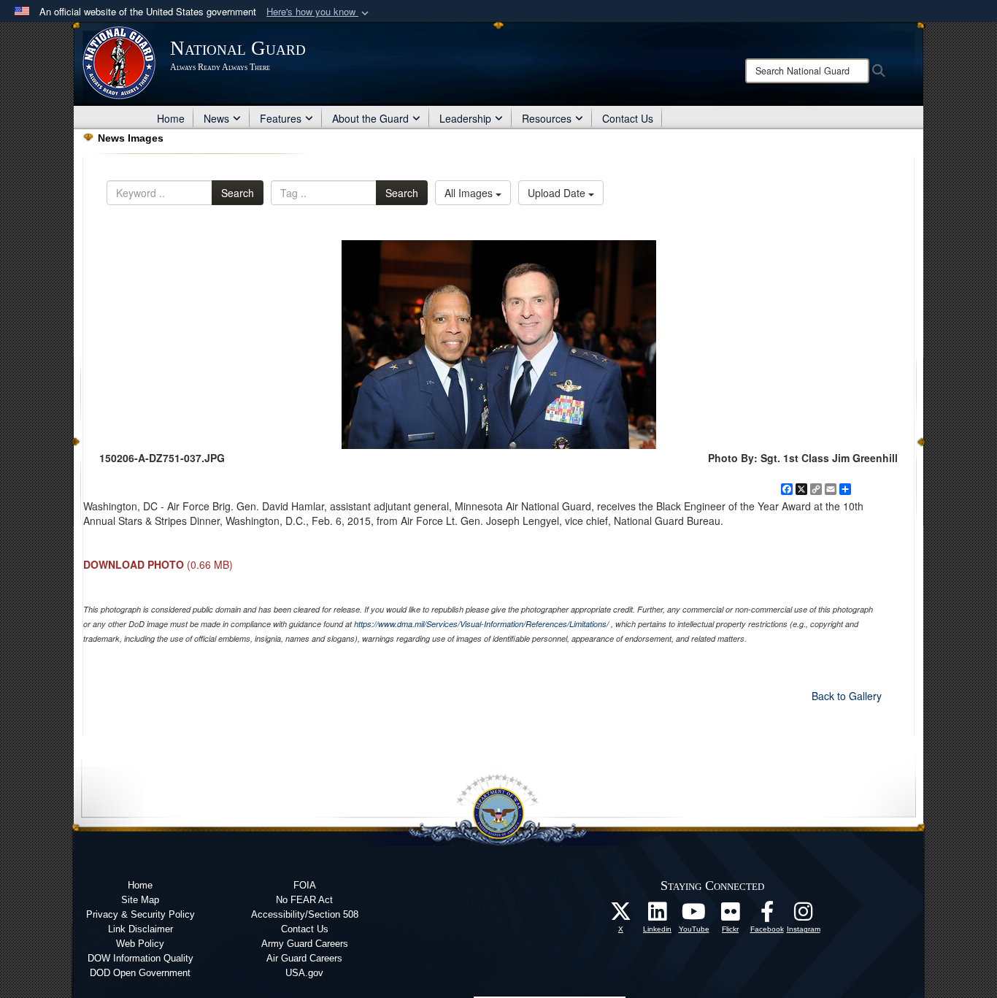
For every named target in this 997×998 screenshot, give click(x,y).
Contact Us (627, 118)
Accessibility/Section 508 (304, 914)
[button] (319, 12)
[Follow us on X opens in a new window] (621, 915)
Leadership (465, 118)
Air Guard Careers (304, 958)
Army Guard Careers (304, 943)
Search (237, 192)
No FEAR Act (304, 899)
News (216, 118)
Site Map (140, 899)
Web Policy (140, 943)
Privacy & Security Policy (140, 914)
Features (280, 118)
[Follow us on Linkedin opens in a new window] (657, 915)
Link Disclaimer (140, 929)
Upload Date (558, 192)
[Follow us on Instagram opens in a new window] (803, 915)
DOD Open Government (140, 972)
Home (171, 118)
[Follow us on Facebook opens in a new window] (767, 915)
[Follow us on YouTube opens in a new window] (694, 915)
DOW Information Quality (140, 958)
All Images (470, 192)
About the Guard (370, 118)
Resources (546, 118)
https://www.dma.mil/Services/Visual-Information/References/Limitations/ (481, 623)
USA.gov (304, 972)
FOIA (304, 885)
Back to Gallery (847, 695)
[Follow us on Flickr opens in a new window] (730, 915)
